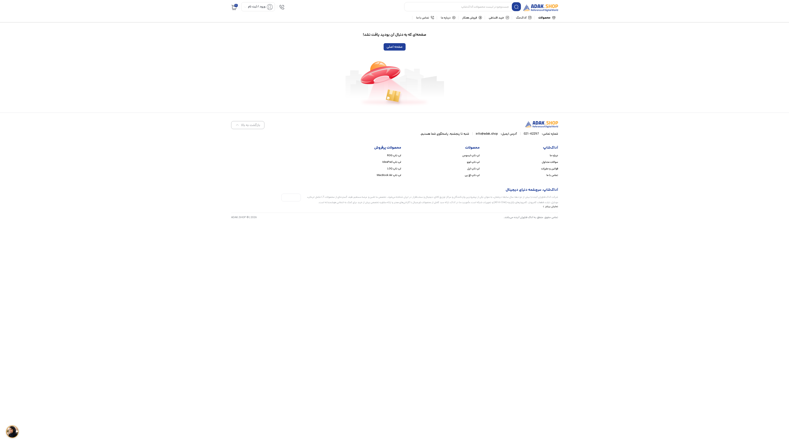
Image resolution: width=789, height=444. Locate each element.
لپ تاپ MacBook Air (389, 175)
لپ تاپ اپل (473, 169)
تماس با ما (552, 175)
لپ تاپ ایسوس (471, 155)
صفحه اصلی (395, 46)
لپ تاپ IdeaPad (391, 162)
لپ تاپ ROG (394, 155)
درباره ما (554, 155)
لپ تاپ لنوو (473, 162)
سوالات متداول (550, 162)
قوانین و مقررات (549, 169)
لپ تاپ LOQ (394, 169)
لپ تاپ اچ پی (472, 175)
